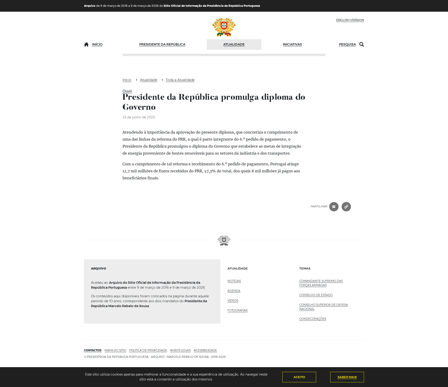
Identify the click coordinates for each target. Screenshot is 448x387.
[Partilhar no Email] (334, 206)
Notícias (234, 281)
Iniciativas (292, 44)
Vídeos (233, 300)
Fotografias (238, 310)
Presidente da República (162, 44)
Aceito (299, 377)
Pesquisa (347, 44)
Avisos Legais (180, 350)
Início (97, 44)
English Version (350, 20)
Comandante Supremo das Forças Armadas (321, 283)
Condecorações (312, 318)
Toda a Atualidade (180, 80)
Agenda (234, 290)
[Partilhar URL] (346, 206)
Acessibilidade (205, 350)
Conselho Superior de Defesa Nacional (323, 307)
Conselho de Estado (316, 295)
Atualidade (234, 44)
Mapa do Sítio (115, 350)
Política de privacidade (148, 350)
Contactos (93, 350)
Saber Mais (347, 377)
